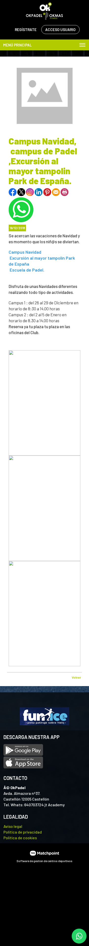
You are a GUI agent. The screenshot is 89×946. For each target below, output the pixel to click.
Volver (76, 677)
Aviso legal (12, 826)
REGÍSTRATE (26, 29)
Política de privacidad (22, 832)
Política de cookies (20, 837)
